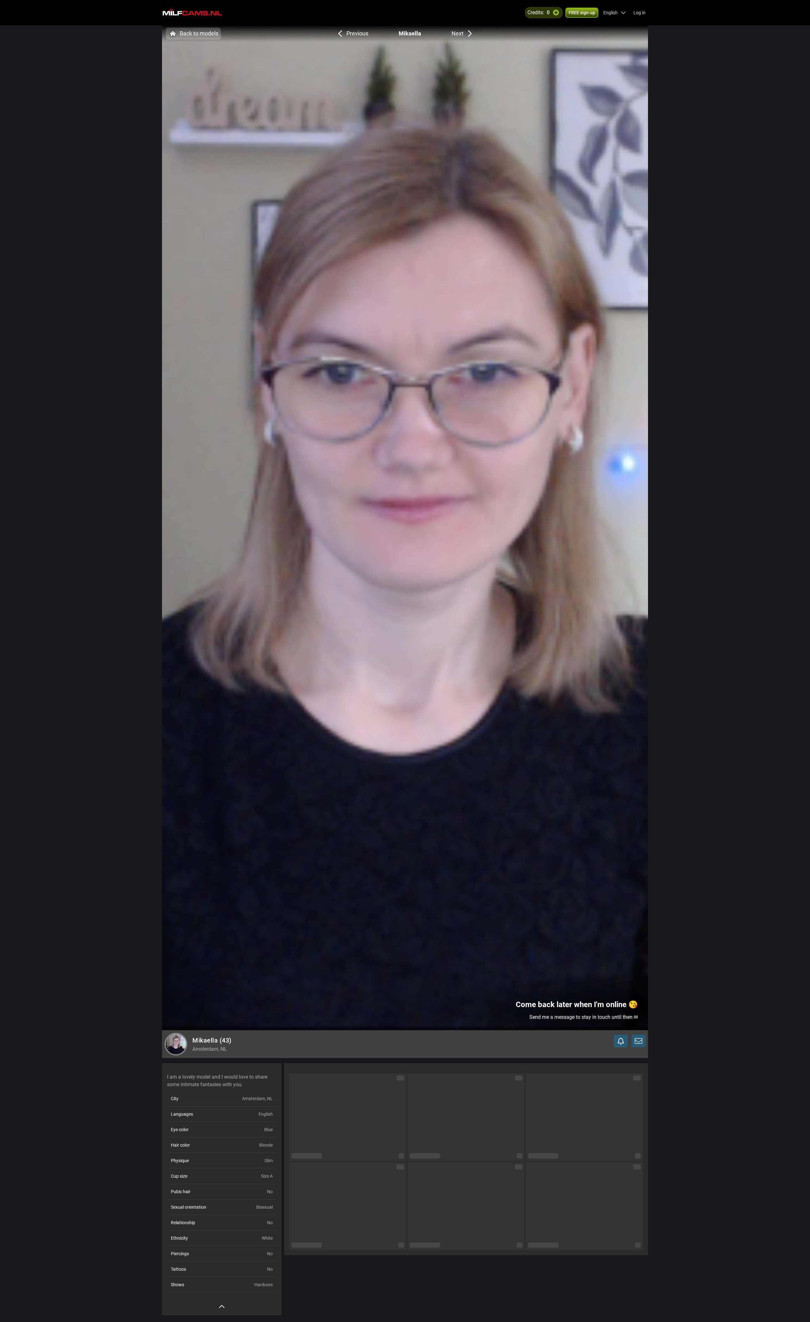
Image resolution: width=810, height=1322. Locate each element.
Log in (639, 12)
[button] (614, 12)
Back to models (199, 33)
